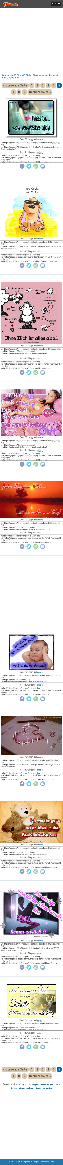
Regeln (36, 1162)
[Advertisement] (31, 40)
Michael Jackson (26, 1088)
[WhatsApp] (35, 168)
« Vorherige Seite (15, 85)
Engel (35, 1084)
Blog (52, 1162)
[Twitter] (28, 168)
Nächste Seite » (40, 92)
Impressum (27, 1162)
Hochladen (45, 1162)
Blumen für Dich (46, 1084)
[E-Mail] (42, 168)
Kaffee (28, 1084)
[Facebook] (22, 168)
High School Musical (43, 1088)
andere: (40, 139)
